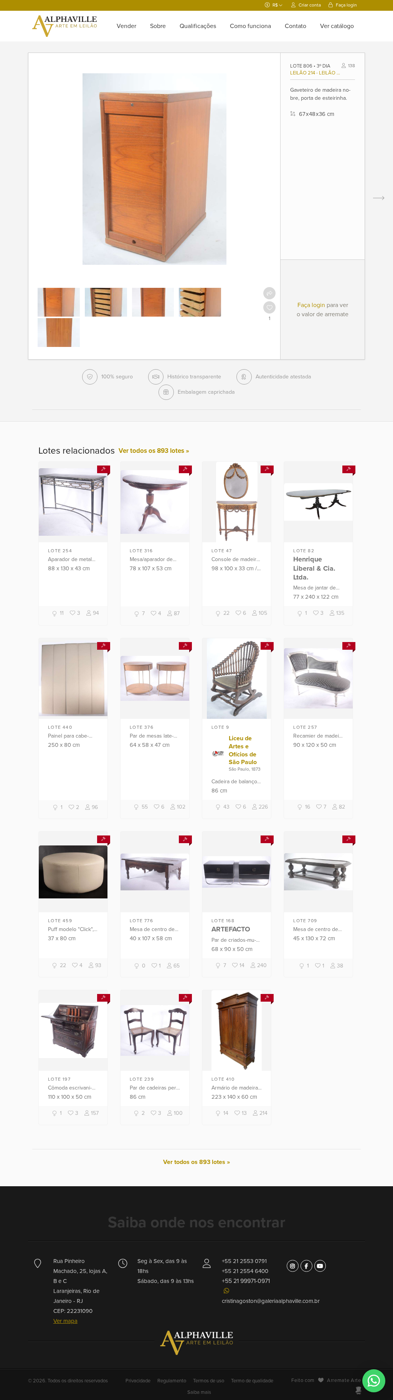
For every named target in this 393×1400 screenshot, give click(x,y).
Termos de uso (208, 1381)
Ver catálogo (337, 26)
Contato (295, 26)
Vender (126, 26)
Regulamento (171, 1381)
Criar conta (309, 5)
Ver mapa (65, 1320)
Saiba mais (199, 1392)
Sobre (158, 26)
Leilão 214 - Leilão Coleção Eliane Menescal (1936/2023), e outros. (316, 73)
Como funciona (250, 26)
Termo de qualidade (252, 1381)
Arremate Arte (344, 1380)
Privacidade (138, 1381)
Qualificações (198, 26)
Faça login (346, 5)
